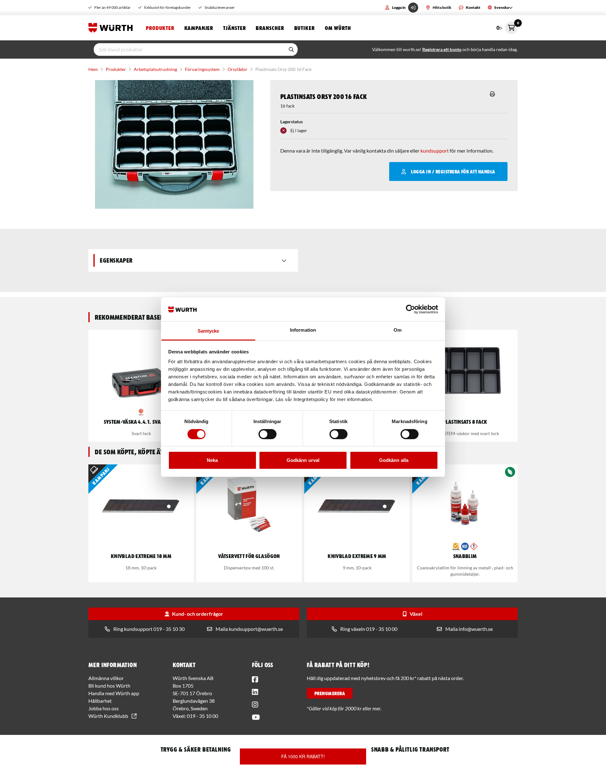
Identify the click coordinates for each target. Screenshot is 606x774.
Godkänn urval (303, 460)
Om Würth (338, 28)
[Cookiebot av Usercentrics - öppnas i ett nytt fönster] (410, 309)
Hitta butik (442, 7)
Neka (212, 460)
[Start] (112, 27)
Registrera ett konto (441, 49)
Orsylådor (237, 69)
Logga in (399, 7)
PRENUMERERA (329, 693)
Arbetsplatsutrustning (155, 69)
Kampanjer (198, 28)
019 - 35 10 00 (202, 716)
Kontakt (473, 7)
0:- (507, 26)
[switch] (267, 434)
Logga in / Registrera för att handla (453, 171)
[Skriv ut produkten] (492, 94)
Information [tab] (303, 330)
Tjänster (234, 28)
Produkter (160, 28)
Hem (93, 69)
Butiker (304, 28)
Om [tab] (397, 330)
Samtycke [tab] (208, 331)
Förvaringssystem (202, 69)
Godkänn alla (393, 460)
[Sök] (291, 49)
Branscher (270, 28)
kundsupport (434, 151)
